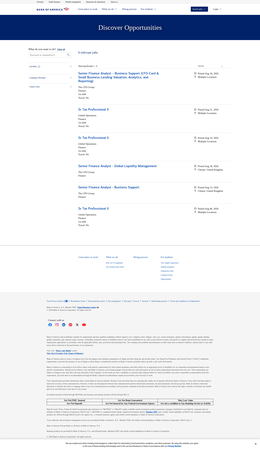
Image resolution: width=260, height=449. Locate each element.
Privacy (136, 301)
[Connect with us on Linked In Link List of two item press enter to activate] (63, 324)
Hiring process (129, 9)
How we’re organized (114, 263)
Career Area (34, 87)
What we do (108, 9)
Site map (127, 301)
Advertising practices (159, 301)
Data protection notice (96, 301)
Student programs (167, 267)
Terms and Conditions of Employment (185, 301)
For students (147, 9)
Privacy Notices (174, 446)
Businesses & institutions (95, 2)
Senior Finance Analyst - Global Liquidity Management (117, 166)
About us (114, 2)
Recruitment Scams (78, 301)
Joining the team (167, 271)
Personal (40, 2)
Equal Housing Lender (88, 307)
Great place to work (88, 9)
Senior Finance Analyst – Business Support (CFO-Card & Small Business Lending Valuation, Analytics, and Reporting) (118, 77)
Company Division (37, 78)
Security (145, 301)
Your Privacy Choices (55, 301)
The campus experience (170, 263)
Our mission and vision (115, 267)
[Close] (256, 444)
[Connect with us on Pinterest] (70, 325)
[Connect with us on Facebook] (50, 325)
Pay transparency (114, 301)
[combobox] (213, 66)
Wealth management (73, 2)
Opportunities (166, 279)
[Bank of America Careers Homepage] (53, 10)
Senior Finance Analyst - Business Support (108, 187)
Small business (54, 2)
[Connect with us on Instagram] (56, 325)
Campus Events (167, 275)
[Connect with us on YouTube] (84, 325)
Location (33, 66)
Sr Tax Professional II (93, 109)
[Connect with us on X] (77, 325)
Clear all (61, 49)
